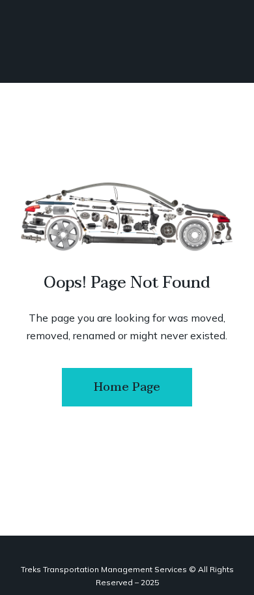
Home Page (127, 387)
